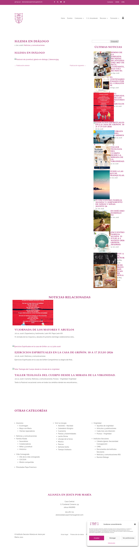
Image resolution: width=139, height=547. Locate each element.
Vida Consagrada (22, 454)
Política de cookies (111, 542)
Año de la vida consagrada (29, 457)
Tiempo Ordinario (64, 450)
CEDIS (117, 2)
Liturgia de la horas (65, 439)
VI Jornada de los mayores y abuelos (44, 330)
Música (60, 442)
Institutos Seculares (101, 439)
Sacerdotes (23, 441)
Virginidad (72, 379)
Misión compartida (26, 462)
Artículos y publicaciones (106, 428)
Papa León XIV (57, 333)
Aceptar (96, 538)
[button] (135, 524)
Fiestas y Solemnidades (67, 434)
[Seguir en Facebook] (54, 2)
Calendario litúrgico (65, 428)
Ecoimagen (23, 426)
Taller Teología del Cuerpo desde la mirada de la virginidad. (65, 375)
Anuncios (19, 423)
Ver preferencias (128, 538)
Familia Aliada (21, 439)
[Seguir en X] (57, 2)
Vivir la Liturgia (60, 423)
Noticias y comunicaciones (34, 45)
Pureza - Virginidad (60, 379)
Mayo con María (25, 428)
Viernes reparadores (27, 431)
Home (63, 18)
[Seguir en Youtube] (61, 2)
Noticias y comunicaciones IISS (109, 455)
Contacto (110, 2)
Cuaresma (62, 431)
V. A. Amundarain (92, 18)
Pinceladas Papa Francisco (26, 467)
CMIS (122, 2)
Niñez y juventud (25, 447)
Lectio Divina (63, 436)
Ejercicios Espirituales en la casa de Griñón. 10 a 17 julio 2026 (64, 352)
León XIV (47, 333)
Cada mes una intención (106, 431)
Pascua (61, 444)
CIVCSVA (22, 460)
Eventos (69, 18)
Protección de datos (77, 534)
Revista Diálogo (103, 457)
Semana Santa (63, 447)
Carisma (28, 379)
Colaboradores (25, 444)
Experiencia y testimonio (34, 333)
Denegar (112, 538)
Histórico (22, 449)
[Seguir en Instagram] (64, 2)
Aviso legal (64, 534)
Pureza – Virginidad (104, 434)
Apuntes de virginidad (105, 426)
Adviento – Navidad (65, 426)
